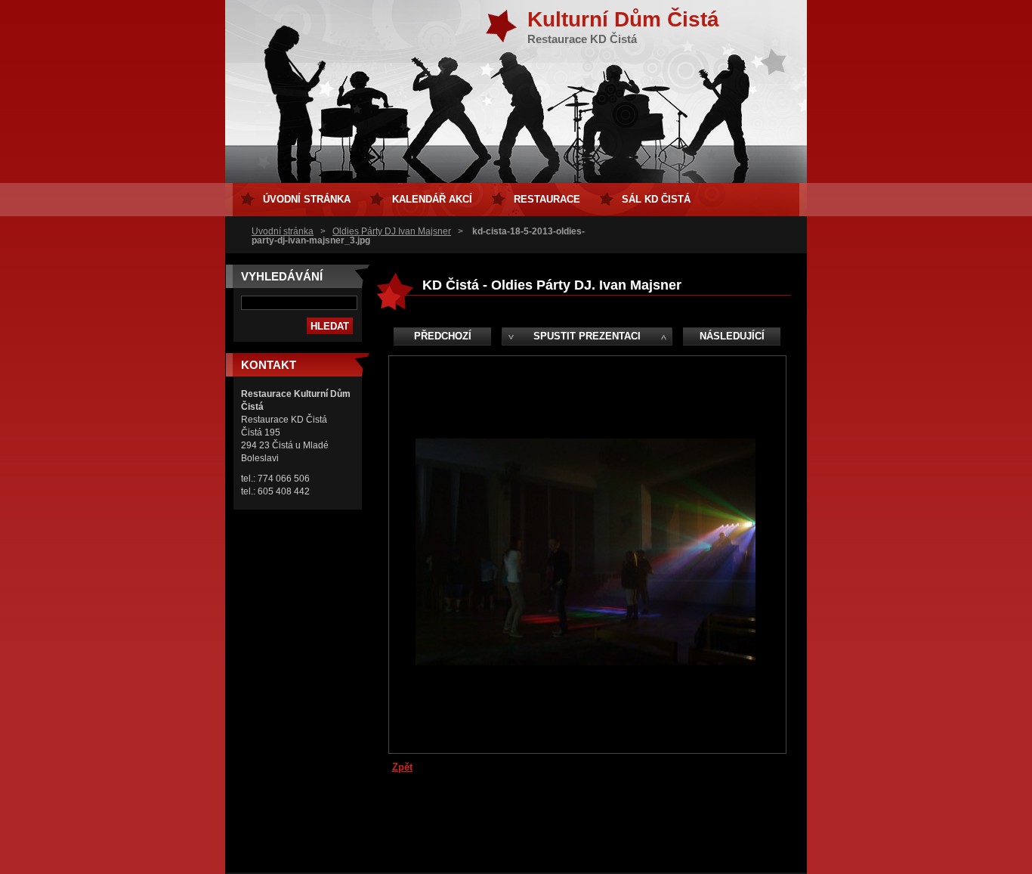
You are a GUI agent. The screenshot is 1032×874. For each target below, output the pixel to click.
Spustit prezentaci (587, 336)
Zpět (402, 767)
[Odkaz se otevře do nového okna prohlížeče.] (585, 662)
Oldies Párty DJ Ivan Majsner (391, 231)
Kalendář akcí (432, 199)
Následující (732, 336)
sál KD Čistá (656, 199)
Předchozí (442, 336)
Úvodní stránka (283, 231)
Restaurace (547, 199)
